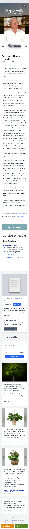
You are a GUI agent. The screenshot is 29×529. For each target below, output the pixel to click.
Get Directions (9, 257)
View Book (8, 304)
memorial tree (21, 214)
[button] (14, 372)
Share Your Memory (10, 329)
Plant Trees (20, 257)
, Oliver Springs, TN (12, 254)
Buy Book (16, 304)
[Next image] (25, 457)
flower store (20, 216)
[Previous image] (4, 457)
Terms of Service (19, 522)
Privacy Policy (10, 522)
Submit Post (14, 356)
